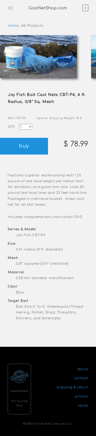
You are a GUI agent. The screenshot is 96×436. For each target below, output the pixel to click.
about (83, 369)
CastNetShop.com (47, 8)
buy (24, 146)
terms (83, 405)
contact (81, 378)
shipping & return (72, 387)
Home (13, 25)
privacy (81, 396)
